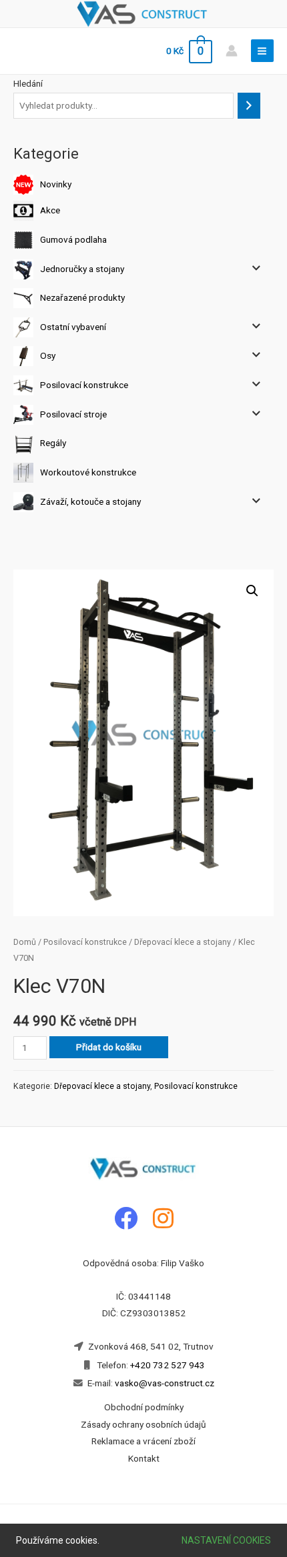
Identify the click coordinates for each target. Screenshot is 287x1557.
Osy (47, 355)
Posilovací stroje (73, 413)
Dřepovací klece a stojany (182, 942)
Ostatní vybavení (73, 326)
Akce (50, 210)
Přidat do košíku (108, 1047)
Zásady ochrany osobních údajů (143, 1424)
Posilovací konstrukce (84, 384)
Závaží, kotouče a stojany (90, 500)
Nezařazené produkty (82, 297)
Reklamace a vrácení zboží (143, 1441)
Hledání (28, 83)
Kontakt (144, 1458)
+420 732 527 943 (167, 1365)
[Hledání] (249, 106)
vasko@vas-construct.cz (163, 1383)
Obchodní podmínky (144, 1407)
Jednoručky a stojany (82, 268)
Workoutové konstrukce (88, 472)
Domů (24, 942)
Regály (53, 442)
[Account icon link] (232, 51)
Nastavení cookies (226, 1540)
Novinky (55, 184)
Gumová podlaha (73, 238)
